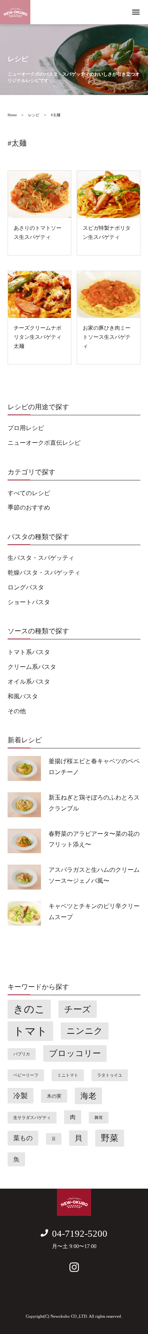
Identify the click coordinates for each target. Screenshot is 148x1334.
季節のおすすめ (29, 507)
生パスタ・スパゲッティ (41, 558)
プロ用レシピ (26, 428)
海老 (88, 1095)
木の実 (54, 1096)
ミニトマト (67, 1075)
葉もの (23, 1138)
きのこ (29, 1009)
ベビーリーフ (25, 1075)
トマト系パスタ (29, 652)
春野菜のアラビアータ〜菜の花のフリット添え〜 (94, 839)
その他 (17, 711)
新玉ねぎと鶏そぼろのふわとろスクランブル (94, 803)
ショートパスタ (29, 602)
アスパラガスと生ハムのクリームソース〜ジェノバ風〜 (94, 875)
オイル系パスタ (29, 681)
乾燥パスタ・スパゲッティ (44, 572)
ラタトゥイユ (109, 1075)
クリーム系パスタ (32, 667)
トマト (30, 1031)
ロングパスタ (26, 587)
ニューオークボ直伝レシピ (44, 442)
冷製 (20, 1096)
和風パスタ (23, 696)
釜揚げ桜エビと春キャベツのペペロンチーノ (94, 766)
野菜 (109, 1138)
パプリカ (21, 1054)
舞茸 (98, 1118)
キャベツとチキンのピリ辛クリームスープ (94, 911)
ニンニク (84, 1031)
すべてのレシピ (29, 493)
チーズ (77, 1009)
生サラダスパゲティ (32, 1118)
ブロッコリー (75, 1053)
